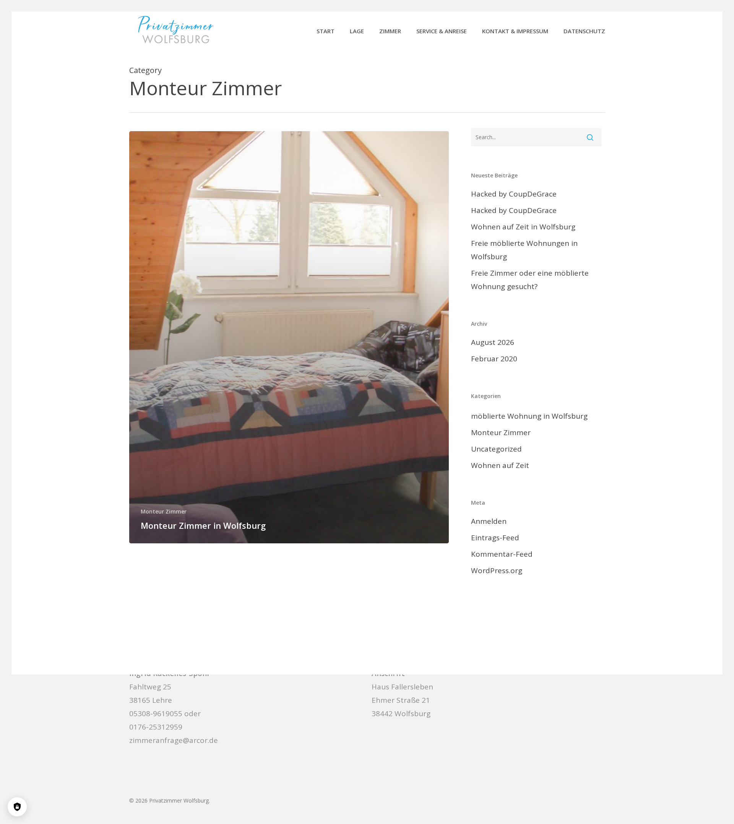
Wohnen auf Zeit (500, 465)
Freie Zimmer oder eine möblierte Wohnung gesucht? (530, 279)
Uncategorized (496, 449)
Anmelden (489, 521)
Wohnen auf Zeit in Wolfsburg (523, 227)
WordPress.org (496, 570)
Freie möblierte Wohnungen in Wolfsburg (524, 250)
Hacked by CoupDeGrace (514, 194)
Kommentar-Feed (502, 554)
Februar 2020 (494, 359)
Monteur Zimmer (164, 511)
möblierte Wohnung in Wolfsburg (529, 416)
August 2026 (492, 342)
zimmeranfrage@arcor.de (173, 740)
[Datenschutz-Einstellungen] (17, 806)
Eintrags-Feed (495, 538)
